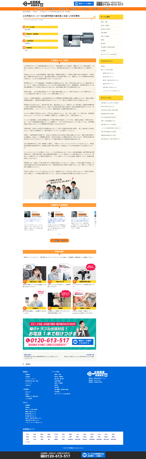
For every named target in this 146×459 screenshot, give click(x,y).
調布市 (77, 436)
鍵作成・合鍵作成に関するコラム (111, 80)
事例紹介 (35, 11)
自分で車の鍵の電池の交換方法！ (109, 117)
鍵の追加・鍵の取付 (106, 29)
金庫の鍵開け (104, 32)
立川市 (63, 436)
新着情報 (27, 405)
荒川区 (34, 434)
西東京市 (106, 436)
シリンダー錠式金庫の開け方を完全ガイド (111, 128)
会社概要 (106, 8)
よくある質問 (28, 398)
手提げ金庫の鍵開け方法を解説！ (109, 131)
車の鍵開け (103, 50)
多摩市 (70, 436)
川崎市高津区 (92, 439)
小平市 (99, 434)
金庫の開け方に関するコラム (110, 87)
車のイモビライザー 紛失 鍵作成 (108, 54)
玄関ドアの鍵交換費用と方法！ (108, 120)
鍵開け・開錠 (104, 21)
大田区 (63, 434)
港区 (49, 439)
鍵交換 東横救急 (27, 11)
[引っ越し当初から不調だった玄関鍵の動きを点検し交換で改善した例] (51, 216)
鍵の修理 (27, 29)
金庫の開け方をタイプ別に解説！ (109, 124)
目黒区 (63, 439)
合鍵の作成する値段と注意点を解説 (109, 110)
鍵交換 (102, 39)
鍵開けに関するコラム (108, 83)
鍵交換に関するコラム (108, 73)
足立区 (27, 434)
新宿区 (27, 436)
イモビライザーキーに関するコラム (111, 90)
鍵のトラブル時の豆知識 (107, 69)
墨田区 (41, 436)
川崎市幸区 (84, 439)
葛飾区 (70, 434)
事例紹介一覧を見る (59, 240)
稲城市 (49, 434)
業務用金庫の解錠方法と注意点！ (109, 135)
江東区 (84, 434)
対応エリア (85, 8)
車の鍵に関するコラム (108, 76)
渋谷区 (113, 434)
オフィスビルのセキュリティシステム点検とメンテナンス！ (33, 220)
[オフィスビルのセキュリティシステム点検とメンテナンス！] (27, 216)
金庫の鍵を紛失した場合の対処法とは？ (110, 138)
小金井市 (92, 434)
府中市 (27, 439)
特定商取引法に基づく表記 (31, 381)
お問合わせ (28, 385)
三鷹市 (41, 439)
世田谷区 (49, 436)
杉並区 (34, 436)
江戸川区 (56, 434)
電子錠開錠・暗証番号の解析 (108, 47)
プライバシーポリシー (30, 378)
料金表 (63, 8)
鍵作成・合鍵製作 (105, 25)
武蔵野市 (27, 43)
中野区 (99, 436)
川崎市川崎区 (77, 439)
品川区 (106, 434)
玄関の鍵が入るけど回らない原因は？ (110, 102)
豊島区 (91, 436)
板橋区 (41, 434)
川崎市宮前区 (113, 439)
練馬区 (113, 436)
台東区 (56, 436)
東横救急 (39, 8)
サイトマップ (28, 383)
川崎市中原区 (106, 439)
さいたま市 (27, 441)
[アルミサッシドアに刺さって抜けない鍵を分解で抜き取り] (74, 216)
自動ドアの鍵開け (105, 36)
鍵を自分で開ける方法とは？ (108, 106)
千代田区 (85, 436)
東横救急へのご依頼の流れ (31, 396)
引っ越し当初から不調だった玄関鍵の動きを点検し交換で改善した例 (57, 220)
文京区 (34, 439)
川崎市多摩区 (99, 439)
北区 (77, 434)
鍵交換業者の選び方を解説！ (108, 113)
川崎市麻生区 (70, 439)
